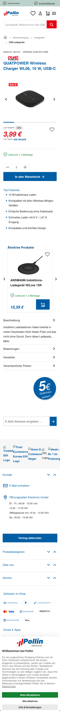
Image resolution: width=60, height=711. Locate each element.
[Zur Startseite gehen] (11, 13)
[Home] (5, 37)
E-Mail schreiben (19, 485)
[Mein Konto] (40, 13)
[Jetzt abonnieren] (53, 421)
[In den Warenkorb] (43, 304)
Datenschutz (25, 428)
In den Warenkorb (28, 176)
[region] (30, 101)
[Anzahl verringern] (7, 167)
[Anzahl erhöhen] (25, 167)
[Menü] (54, 13)
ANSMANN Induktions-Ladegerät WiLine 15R (26, 282)
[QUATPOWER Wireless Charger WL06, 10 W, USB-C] (30, 99)
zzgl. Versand (20, 139)
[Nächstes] (54, 99)
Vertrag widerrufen (30, 538)
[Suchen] (52, 24)
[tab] (30, 330)
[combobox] (25, 24)
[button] (51, 474)
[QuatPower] (30, 58)
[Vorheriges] (5, 99)
